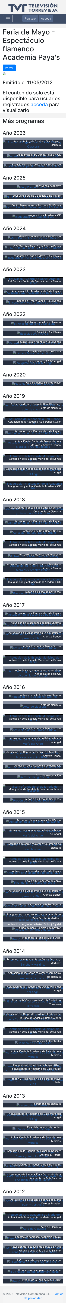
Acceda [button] (46, 18)
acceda (39, 104)
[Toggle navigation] (8, 18)
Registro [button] (30, 18)
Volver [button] (9, 68)
